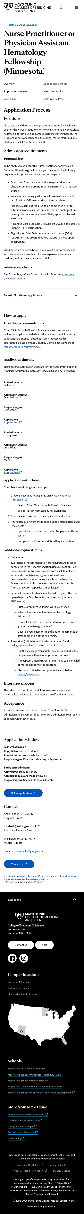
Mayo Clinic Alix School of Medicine (26, 1068)
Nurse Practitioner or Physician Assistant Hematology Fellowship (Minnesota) (40, 879)
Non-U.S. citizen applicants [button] (23, 295)
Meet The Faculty (53, 91)
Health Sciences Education (22, 24)
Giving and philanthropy (22, 1127)
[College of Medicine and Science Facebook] (12, 959)
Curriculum (10, 98)
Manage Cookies (61, 1170)
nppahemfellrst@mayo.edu (27, 851)
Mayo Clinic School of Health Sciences (28, 1080)
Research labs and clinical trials (26, 1121)
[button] (61, 7)
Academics (10, 876)
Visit (44, 944)
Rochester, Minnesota (19, 982)
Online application (25, 794)
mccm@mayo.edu (28, 674)
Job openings (17, 1139)
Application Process (15, 91)
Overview (9, 83)
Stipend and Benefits (55, 83)
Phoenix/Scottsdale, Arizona (22, 993)
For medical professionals (23, 1133)
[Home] (28, 7)
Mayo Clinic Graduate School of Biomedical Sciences (35, 1086)
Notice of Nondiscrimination (30, 1171)
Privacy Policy (58, 1165)
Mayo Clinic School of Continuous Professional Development (41, 1093)
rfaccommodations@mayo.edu (22, 346)
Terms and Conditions (30, 1165)
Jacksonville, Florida (18, 988)
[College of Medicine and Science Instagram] (23, 959)
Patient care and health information (28, 1115)
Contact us (21, 865)
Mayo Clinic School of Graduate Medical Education (34, 1074)
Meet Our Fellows (53, 98)
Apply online (12, 422)
